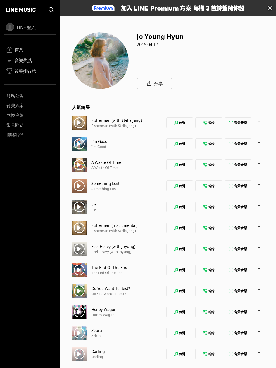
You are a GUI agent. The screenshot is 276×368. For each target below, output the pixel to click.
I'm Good (99, 141)
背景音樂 (240, 122)
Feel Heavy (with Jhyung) (113, 246)
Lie (93, 204)
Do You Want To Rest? (110, 288)
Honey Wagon (103, 309)
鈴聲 (182, 122)
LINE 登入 (26, 27)
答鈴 (211, 122)
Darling (98, 351)
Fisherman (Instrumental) (114, 225)
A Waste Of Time (106, 162)
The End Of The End (109, 267)
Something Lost (105, 183)
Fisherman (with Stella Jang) (116, 120)
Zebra (96, 330)
